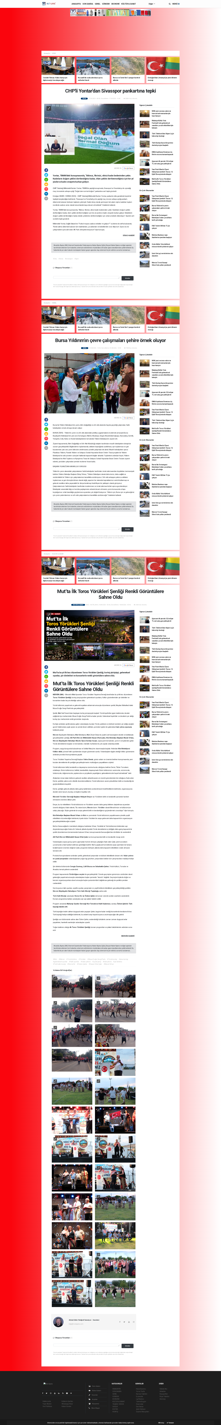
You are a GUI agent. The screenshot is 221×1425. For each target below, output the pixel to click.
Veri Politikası (47, 1406)
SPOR (54, 53)
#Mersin (62, 959)
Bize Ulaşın (95, 1408)
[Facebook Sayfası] (43, 1393)
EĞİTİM (115, 1409)
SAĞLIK (115, 1407)
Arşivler (95, 1399)
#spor (76, 259)
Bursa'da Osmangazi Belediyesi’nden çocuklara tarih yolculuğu (162, 217)
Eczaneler (139, 1396)
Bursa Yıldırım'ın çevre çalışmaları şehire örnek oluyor (161, 208)
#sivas (60, 259)
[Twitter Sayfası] (47, 1393)
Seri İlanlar (140, 1407)
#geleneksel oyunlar (60, 962)
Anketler (163, 1391)
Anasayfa (47, 53)
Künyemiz (95, 1404)
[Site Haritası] (68, 1393)
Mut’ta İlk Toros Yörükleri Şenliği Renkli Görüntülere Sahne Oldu (161, 181)
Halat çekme (128, 856)
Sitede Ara (163, 1389)
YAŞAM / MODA (118, 1404)
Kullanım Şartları (67, 1401)
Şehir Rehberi (140, 1409)
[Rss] (63, 1393)
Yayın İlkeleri (47, 1404)
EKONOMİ (115, 4)
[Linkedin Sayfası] (59, 1393)
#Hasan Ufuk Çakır (95, 964)
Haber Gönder (66, 1406)
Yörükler (63, 797)
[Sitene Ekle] (72, 1393)
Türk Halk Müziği (84, 891)
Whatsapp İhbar (67, 1404)
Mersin (56, 735)
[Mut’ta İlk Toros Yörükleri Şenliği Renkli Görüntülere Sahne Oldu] (89, 635)
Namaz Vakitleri (141, 1394)
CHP (55, 188)
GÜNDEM (106, 4)
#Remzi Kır (71, 964)
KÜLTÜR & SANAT (128, 4)
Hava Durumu (141, 1389)
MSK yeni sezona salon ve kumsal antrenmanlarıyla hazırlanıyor (161, 113)
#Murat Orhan (109, 964)
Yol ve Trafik (140, 1391)
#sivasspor (69, 259)
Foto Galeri (96, 1386)
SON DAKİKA (88, 4)
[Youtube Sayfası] (55, 1393)
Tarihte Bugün (141, 1401)
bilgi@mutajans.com (76, 1324)
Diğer (151, 4)
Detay (162, 1423)
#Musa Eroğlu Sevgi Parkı (96, 959)
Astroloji (162, 1399)
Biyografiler (164, 1394)
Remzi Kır (79, 896)
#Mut (55, 959)
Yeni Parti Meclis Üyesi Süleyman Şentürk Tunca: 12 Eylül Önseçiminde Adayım (162, 171)
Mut (74, 695)
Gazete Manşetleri (142, 1412)
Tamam (171, 1423)
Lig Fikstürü (140, 1399)
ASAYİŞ (115, 1412)
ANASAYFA (76, 4)
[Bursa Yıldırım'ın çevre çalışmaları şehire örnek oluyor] (89, 383)
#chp (55, 259)
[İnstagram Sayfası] (51, 1393)
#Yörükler (82, 959)
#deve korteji (123, 959)
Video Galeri (96, 1391)
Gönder (127, 278)
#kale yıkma (107, 962)
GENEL (97, 4)
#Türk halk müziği (59, 964)
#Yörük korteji (112, 959)
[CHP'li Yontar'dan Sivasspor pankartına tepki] (89, 134)
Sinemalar (139, 1404)
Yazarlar (94, 1395)
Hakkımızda (47, 1401)
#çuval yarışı (96, 962)
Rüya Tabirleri (164, 1396)
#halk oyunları (74, 962)
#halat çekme (86, 962)
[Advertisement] (110, 33)
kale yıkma (120, 727)
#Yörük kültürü (71, 959)
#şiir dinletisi (117, 962)
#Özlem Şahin (82, 964)
